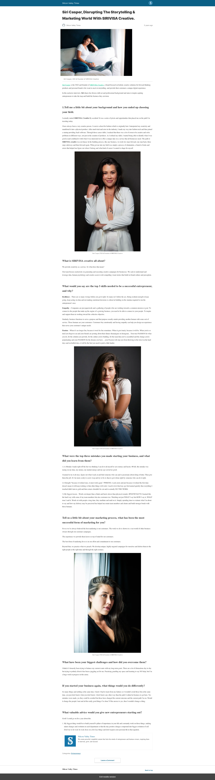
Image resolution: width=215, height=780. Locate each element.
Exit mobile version (107, 777)
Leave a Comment (107, 760)
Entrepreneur (76, 753)
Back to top (149, 770)
